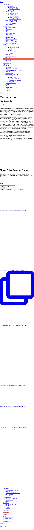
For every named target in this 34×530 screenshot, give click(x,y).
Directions (5, 514)
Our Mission (9, 46)
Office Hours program (11, 87)
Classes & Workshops (11, 27)
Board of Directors (14, 47)
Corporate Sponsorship (12, 43)
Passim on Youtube (8, 519)
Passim (1, 2)
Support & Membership (9, 33)
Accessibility (12, 23)
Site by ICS (3, 526)
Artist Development (11, 51)
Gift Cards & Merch (11, 56)
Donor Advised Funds (11, 39)
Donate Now (9, 34)
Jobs (10, 50)
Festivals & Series (10, 11)
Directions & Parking (11, 20)
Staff (10, 49)
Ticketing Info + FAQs (12, 21)
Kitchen (8, 54)
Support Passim (7, 67)
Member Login (7, 60)
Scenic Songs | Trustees (15, 19)
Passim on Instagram (8, 518)
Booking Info (9, 24)
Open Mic (12, 10)
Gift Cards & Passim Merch (13, 493)
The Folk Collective (14, 16)
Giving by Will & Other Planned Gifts (15, 41)
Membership (9, 37)
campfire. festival (13, 13)
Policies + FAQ (10, 30)
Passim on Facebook (8, 517)
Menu (2, 93)
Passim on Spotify (7, 521)
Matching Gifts (10, 40)
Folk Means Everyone (11, 36)
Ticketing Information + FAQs (14, 70)
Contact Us (6, 512)
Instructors (9, 29)
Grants (11, 53)
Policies (8, 501)
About (4, 44)
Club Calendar (13, 7)
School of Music (7, 26)
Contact (8, 57)
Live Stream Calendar (14, 9)
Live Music (6, 4)
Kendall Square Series (15, 17)
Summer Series (7, 495)
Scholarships (9, 31)
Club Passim (9, 6)
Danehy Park (12, 14)
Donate (5, 59)
